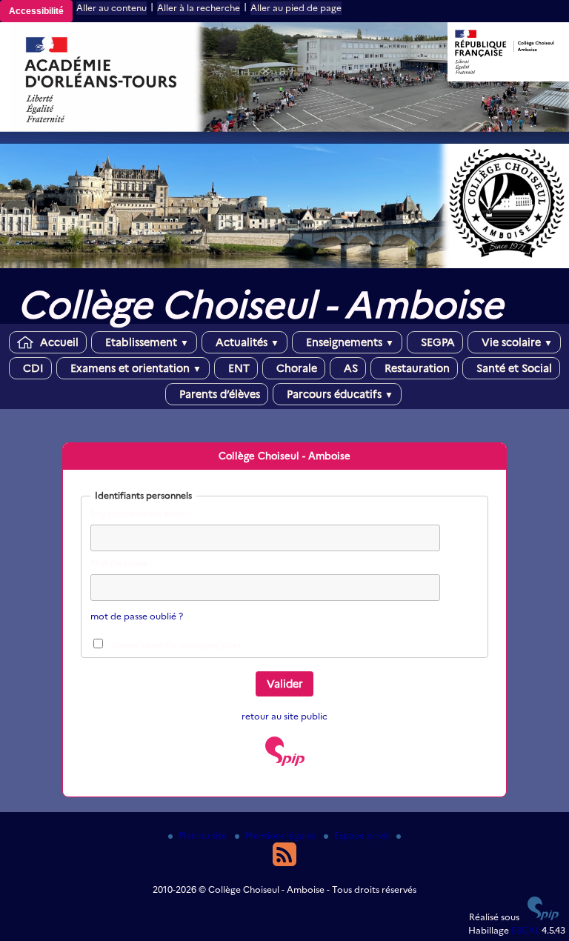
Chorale (295, 368)
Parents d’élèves (218, 394)
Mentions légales (281, 835)
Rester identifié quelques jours (176, 645)
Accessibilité (36, 11)
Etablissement (145, 342)
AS (349, 368)
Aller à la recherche (198, 7)
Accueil (58, 342)
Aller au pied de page (296, 7)
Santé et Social (512, 368)
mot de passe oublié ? (136, 616)
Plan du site (204, 835)
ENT (237, 368)
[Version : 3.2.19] (543, 916)
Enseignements (348, 342)
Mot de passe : (121, 562)
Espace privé (362, 835)
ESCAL (525, 930)
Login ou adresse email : (140, 513)
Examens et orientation (134, 368)
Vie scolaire (516, 342)
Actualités (246, 342)
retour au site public (284, 716)
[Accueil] (284, 264)
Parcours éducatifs (338, 394)
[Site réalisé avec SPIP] (285, 762)
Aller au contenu (111, 7)
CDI (32, 368)
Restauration (416, 368)
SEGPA (436, 342)
